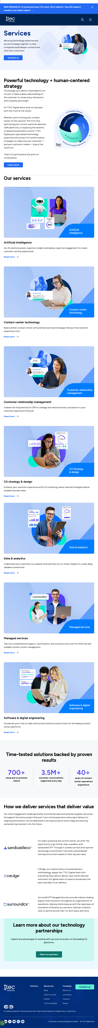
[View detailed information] (10, 19)
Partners (34, 986)
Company (67, 986)
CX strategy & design (18, 481)
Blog (46, 990)
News (65, 1003)
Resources (49, 986)
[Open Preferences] (2, 1023)
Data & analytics (14, 558)
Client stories (50, 994)
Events (47, 999)
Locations (67, 994)
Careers (66, 999)
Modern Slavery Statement (45, 1011)
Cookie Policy (71, 1011)
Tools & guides (50, 1003)
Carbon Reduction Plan (27, 1011)
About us (67, 990)
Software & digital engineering (24, 718)
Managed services (16, 638)
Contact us (13, 57)
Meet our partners (49, 954)
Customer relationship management (27, 402)
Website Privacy (60, 1011)
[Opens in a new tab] (5, 1021)
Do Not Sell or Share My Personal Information (63, 1021)
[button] (89, 20)
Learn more (13, 165)
